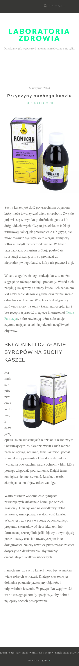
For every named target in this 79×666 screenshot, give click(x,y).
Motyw (74, 652)
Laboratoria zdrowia (39, 35)
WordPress (36, 652)
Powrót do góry (38, 660)
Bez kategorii (40, 103)
